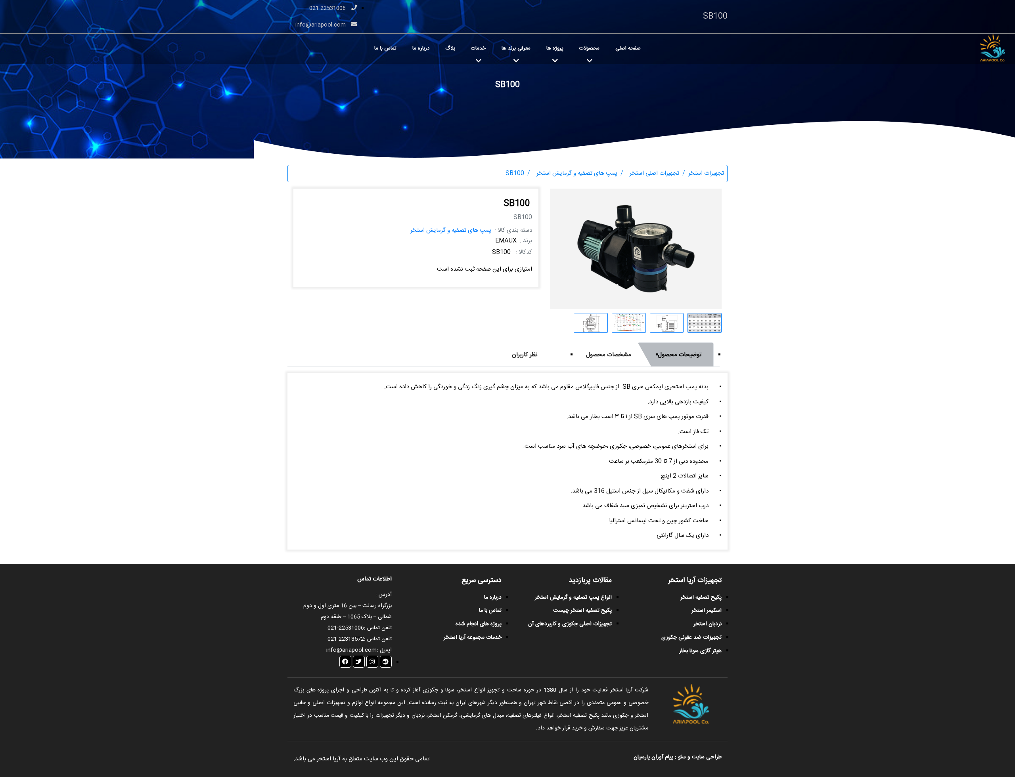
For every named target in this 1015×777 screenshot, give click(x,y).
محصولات (589, 48)
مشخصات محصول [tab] (608, 355)
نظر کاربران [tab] (525, 355)
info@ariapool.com (321, 25)
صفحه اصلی (628, 48)
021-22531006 (328, 8)
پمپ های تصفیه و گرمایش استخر (450, 230)
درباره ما (420, 48)
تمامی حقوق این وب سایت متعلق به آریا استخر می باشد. (361, 759)
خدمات (478, 48)
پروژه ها (554, 48)
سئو (682, 757)
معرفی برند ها (516, 48)
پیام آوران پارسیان (653, 757)
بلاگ (450, 48)
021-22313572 (345, 639)
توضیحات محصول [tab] (679, 355)
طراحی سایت (706, 757)
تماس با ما (385, 48)
